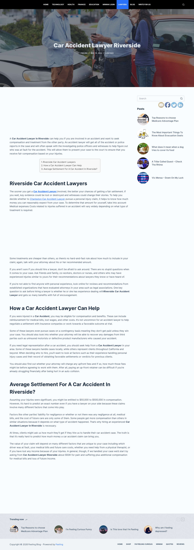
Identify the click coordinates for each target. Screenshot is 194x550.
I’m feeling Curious (143, 544)
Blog (132, 4)
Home (45, 4)
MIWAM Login (109, 4)
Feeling (84, 53)
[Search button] (181, 98)
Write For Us (144, 4)
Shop (128, 544)
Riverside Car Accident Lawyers (59, 162)
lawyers (122, 4)
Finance (81, 4)
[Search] (183, 5)
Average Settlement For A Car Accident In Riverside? (70, 169)
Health (71, 4)
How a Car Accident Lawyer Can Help (62, 165)
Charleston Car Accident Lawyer (47, 199)
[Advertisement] (70, 115)
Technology (58, 4)
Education (94, 4)
